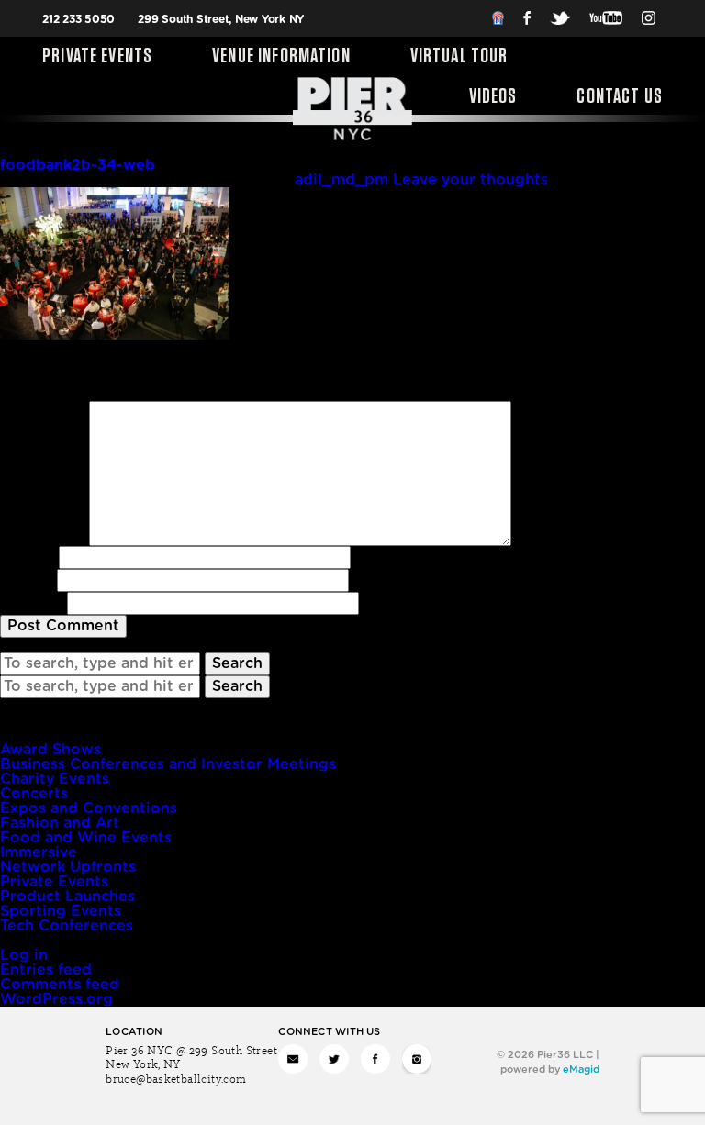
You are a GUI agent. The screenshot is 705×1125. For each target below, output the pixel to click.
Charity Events (54, 779)
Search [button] (237, 663)
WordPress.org (56, 999)
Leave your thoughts (470, 180)
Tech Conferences (66, 926)
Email (26, 580)
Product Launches (67, 896)
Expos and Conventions (88, 808)
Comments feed (59, 984)
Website (31, 603)
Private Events (97, 57)
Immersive (38, 852)
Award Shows (50, 749)
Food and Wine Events (86, 837)
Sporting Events (60, 911)
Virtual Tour (459, 57)
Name (27, 557)
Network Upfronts (68, 867)
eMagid (581, 1069)
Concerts (34, 793)
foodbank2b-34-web (77, 165)
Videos (493, 97)
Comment (42, 408)
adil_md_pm (341, 180)
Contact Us (619, 97)
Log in (24, 955)
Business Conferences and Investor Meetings (168, 764)
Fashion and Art (59, 823)
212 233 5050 (78, 19)
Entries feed (46, 970)
